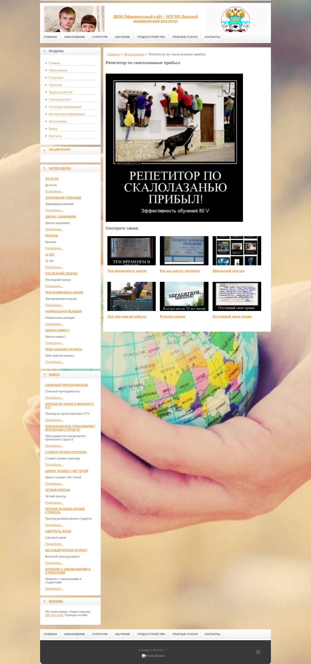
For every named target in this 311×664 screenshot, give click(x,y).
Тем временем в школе (64, 292)
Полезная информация (65, 107)
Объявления (59, 149)
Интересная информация (67, 114)
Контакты (212, 36)
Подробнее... (54, 191)
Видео (53, 128)
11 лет (50, 254)
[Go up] (258, 653)
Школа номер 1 (57, 330)
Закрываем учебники (63, 197)
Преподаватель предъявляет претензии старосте (70, 428)
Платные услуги (185, 36)
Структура (100, 36)
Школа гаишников (60, 216)
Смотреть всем (58, 531)
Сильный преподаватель (66, 385)
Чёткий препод (57, 490)
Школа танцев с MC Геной (66, 471)
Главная (50, 36)
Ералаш (51, 235)
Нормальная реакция (63, 311)
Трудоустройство (151, 36)
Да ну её (52, 179)
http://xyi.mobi (54, 615)
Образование (74, 36)
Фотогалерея (58, 121)
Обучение (122, 36)
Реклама (56, 601)
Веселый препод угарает (66, 550)
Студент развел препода (66, 452)
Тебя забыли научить (63, 349)
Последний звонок (61, 273)
